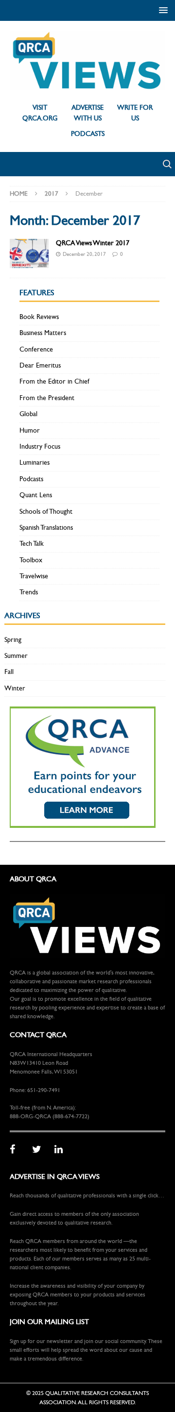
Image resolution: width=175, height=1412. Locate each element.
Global (28, 414)
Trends (28, 592)
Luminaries (34, 462)
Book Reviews (39, 317)
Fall (9, 672)
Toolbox (30, 560)
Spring (12, 640)
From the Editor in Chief (54, 381)
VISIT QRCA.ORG (39, 112)
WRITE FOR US (135, 112)
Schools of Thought (45, 511)
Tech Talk (31, 543)
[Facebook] (17, 1150)
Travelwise (33, 576)
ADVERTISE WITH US (87, 112)
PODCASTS (88, 134)
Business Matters (42, 333)
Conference (36, 349)
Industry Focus (39, 446)
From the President (46, 398)
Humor (29, 430)
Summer (16, 656)
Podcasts (31, 479)
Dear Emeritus (40, 365)
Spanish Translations (46, 527)
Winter (14, 688)
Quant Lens (35, 495)
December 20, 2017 (84, 254)
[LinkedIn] (62, 1150)
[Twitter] (40, 1150)
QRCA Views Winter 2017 (92, 243)
